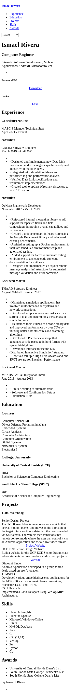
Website (35, 559)
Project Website (35, 545)
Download (35, 88)
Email (35, 103)
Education (15, 17)
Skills (12, 24)
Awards (14, 28)
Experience (16, 13)
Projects (14, 21)
